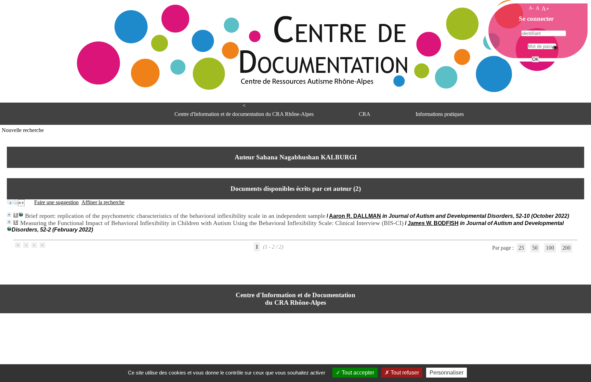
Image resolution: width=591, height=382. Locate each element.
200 (566, 248)
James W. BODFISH (433, 223)
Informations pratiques (440, 114)
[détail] (9, 214)
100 (550, 248)
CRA (364, 114)
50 (535, 248)
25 (521, 248)
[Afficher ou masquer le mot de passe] (555, 47)
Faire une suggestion (56, 202)
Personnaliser (446, 373)
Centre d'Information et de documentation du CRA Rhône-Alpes (244, 114)
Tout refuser (404, 373)
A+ (545, 8)
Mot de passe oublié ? (534, 72)
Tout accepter (357, 373)
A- (531, 8)
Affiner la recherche (102, 202)
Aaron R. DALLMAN (355, 216)
